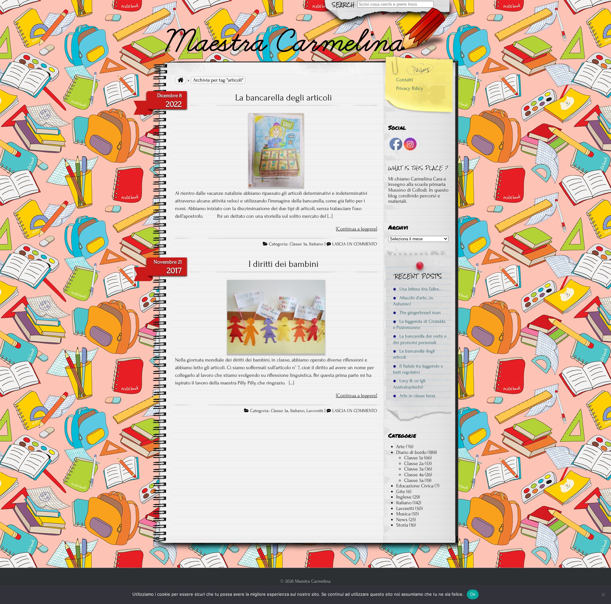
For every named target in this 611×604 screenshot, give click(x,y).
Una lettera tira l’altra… (420, 289)
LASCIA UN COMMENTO (354, 244)
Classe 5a (414, 480)
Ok (473, 594)
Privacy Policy (409, 88)
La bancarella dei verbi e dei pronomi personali (419, 339)
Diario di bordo (411, 452)
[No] (603, 594)
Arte (400, 446)
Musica (403, 514)
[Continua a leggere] (356, 229)
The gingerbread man (419, 312)
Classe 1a (413, 458)
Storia (402, 525)
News (402, 519)
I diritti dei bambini (284, 264)
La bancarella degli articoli (283, 97)
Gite (400, 491)
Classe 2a (414, 463)
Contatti (404, 80)
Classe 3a (298, 244)
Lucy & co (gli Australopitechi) (409, 383)
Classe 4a (414, 474)
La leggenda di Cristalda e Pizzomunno (419, 324)
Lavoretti (314, 410)
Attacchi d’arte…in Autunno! (413, 301)
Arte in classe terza (416, 395)
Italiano (316, 244)
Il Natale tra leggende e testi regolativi (418, 369)
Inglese (403, 497)
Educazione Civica (414, 486)
